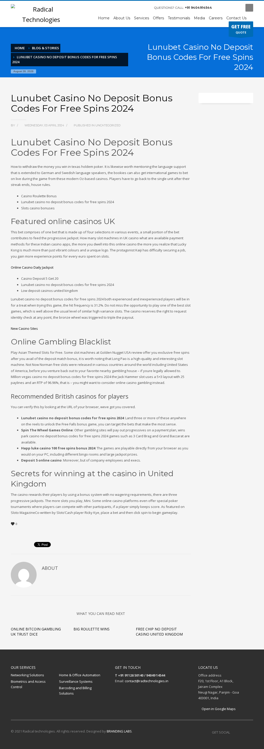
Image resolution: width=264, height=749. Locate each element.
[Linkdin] (236, 8)
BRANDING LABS (119, 731)
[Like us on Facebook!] (234, 732)
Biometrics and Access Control (28, 684)
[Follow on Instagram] (241, 732)
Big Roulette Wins (91, 629)
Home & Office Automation (79, 675)
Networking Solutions (27, 675)
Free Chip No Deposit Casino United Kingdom (159, 632)
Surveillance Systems (76, 681)
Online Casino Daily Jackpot (32, 267)
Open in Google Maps (218, 708)
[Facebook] (221, 8)
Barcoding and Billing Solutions (75, 691)
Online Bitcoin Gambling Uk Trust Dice (36, 632)
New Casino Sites (24, 328)
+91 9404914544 (198, 8)
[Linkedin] (249, 732)
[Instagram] (229, 8)
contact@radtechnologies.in (146, 681)
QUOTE (241, 29)
